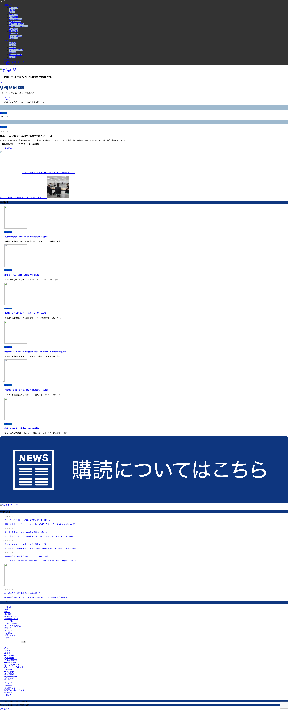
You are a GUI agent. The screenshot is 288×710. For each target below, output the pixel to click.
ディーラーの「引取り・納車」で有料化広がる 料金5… (27, 520)
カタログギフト (15, 55)
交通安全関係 (16, 36)
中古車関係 (16, 22)
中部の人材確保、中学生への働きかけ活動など (23, 428)
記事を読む (9, 5)
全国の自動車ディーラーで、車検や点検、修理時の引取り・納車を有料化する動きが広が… (41, 524)
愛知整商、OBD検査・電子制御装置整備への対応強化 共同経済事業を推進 (35, 352)
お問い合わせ (9, 64)
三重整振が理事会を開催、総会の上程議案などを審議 (26, 390)
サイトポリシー (10, 697)
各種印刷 (12, 48)
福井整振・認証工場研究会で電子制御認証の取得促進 (26, 237)
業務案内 (8, 41)
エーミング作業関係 (19, 26)
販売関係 (14, 29)
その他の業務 (9, 688)
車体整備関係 (16, 19)
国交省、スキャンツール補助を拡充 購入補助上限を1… (27, 544)
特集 (13, 12)
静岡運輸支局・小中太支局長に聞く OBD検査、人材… (27, 556)
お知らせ (14, 8)
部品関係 (14, 33)
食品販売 (12, 57)
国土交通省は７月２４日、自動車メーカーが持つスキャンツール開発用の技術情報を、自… (41, 536)
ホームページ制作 (16, 50)
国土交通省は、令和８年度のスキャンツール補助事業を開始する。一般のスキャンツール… (41, 548)
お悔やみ (14, 38)
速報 (13, 10)
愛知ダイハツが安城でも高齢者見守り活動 (21, 275)
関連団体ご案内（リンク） (15, 62)
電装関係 (14, 31)
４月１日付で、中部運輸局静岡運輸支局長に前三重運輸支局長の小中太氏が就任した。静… (41, 561)
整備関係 (14, 17)
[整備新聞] (8, 70)
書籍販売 (12, 52)
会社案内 (8, 59)
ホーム (9, 683)
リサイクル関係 (17, 24)
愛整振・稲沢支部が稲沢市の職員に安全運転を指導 (25, 313)
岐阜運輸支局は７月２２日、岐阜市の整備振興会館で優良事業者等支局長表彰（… (37, 597)
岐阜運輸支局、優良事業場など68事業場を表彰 (23, 593)
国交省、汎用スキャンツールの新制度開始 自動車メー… (27, 532)
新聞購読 (12, 43)
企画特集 (14, 15)
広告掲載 (12, 45)
